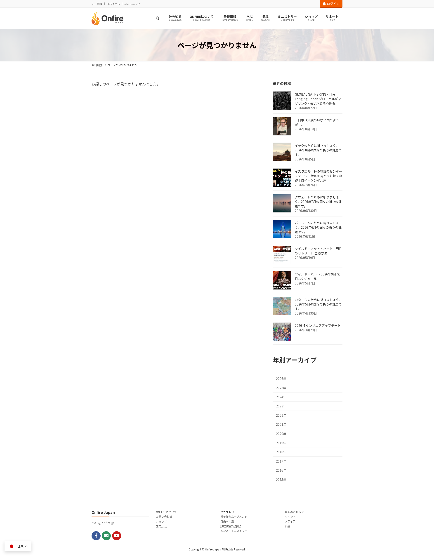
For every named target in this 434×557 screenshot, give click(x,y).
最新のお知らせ (294, 512)
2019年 (281, 443)
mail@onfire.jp (103, 523)
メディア (290, 521)
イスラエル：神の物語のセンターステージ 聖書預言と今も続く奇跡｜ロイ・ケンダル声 (318, 176)
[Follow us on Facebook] (96, 535)
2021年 (281, 424)
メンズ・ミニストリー (234, 530)
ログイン (333, 3)
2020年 (281, 433)
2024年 (281, 397)
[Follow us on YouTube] (116, 535)
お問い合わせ (164, 517)
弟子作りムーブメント (233, 517)
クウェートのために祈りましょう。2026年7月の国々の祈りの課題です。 (318, 202)
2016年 (281, 470)
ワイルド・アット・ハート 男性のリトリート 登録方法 (318, 251)
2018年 (281, 452)
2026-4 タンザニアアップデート (318, 325)
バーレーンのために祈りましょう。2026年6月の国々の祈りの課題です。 (318, 227)
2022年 (281, 415)
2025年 (281, 387)
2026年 (281, 378)
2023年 (281, 406)
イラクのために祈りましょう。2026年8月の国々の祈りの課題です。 (318, 150)
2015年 (281, 479)
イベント (290, 517)
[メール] (106, 535)
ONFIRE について (166, 512)
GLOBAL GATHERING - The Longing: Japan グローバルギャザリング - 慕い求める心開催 (318, 99)
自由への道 (227, 521)
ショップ (161, 521)
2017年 (281, 461)
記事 (287, 526)
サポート (161, 526)
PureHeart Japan (230, 526)
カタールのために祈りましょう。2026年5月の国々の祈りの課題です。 (318, 304)
